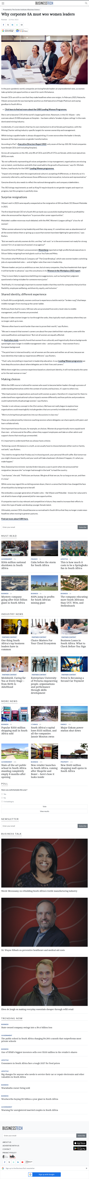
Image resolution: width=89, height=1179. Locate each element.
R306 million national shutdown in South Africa (13, 565)
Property (64, 762)
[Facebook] (3, 25)
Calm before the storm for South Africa (43, 564)
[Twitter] (8, 25)
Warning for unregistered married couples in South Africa (29, 1110)
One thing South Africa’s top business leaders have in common (12, 645)
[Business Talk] (29, 1162)
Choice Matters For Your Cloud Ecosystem (43, 642)
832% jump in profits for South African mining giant (42, 599)
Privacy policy (9, 1153)
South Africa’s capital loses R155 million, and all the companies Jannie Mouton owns (44, 732)
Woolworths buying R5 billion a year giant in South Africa (29, 1099)
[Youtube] (22, 1162)
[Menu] (3, 3)
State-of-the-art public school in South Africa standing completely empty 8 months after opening (13, 771)
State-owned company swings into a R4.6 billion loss (26, 1027)
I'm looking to (9, 801)
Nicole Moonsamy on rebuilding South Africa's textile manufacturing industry (39, 891)
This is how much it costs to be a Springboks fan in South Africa (74, 565)
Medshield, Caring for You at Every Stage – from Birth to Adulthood (13, 682)
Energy (64, 724)
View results (44, 811)
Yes (5, 794)
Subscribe (82, 527)
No (5, 798)
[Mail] (22, 25)
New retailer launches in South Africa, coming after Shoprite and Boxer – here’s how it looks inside (44, 771)
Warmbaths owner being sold (15, 1088)
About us (7, 1142)
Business (4, 593)
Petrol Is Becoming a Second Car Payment (72, 679)
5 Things (34, 724)
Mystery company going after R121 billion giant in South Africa (14, 599)
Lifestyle (64, 559)
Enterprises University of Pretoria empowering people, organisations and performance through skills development (44, 685)
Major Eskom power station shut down (72, 729)
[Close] (86, 1168)
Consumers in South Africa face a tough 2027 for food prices (30, 1063)
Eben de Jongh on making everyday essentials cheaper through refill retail (37, 1009)
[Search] (86, 3)
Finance (34, 559)
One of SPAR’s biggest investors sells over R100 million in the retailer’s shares (39, 1052)
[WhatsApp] (17, 25)
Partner (4, 19)
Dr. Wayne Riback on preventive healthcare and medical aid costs (33, 950)
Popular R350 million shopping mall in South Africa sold (14, 730)
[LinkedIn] (12, 25)
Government (6, 559)
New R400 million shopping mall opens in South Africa (74, 768)
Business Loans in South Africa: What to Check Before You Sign (73, 643)
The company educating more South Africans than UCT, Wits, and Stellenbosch (74, 601)
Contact (7, 1149)
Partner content (9, 637)
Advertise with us (11, 1146)
